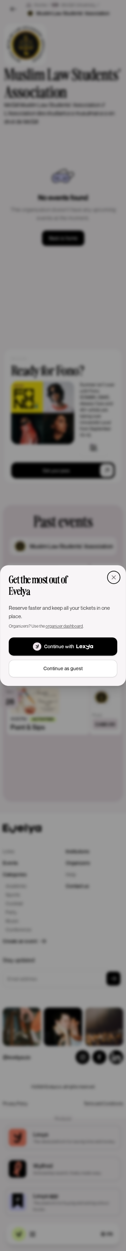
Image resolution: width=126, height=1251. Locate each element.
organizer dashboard (64, 626)
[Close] (113, 577)
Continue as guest (63, 668)
